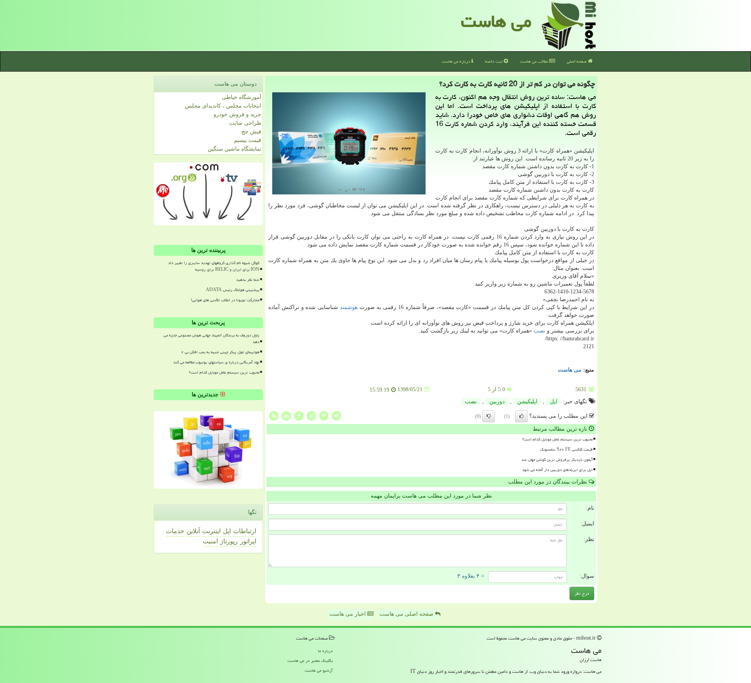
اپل (553, 401)
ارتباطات (244, 531)
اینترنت (211, 531)
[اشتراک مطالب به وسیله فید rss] (273, 415)
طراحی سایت (245, 123)
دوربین (497, 401)
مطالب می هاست (534, 61)
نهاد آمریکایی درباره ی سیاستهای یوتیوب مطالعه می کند (216, 362)
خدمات (175, 531)
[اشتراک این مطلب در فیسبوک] (298, 415)
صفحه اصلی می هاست (407, 614)
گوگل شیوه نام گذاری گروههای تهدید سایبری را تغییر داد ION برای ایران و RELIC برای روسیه (213, 266)
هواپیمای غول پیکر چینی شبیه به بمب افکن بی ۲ (220, 352)
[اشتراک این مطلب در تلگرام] (311, 415)
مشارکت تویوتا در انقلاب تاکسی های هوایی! (225, 300)
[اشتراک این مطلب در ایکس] (336, 415)
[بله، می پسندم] (521, 416)
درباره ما (325, 651)
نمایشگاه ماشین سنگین (234, 149)
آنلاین (193, 531)
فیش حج (251, 132)
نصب (539, 331)
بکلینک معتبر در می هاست (310, 660)
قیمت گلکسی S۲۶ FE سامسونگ (566, 449)
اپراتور (248, 541)
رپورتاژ (229, 541)
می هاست (496, 21)
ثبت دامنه (494, 61)
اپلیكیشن (527, 401)
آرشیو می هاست (319, 670)
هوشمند (349, 307)
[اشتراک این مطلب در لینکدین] (286, 415)
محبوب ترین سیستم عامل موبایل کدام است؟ (557, 439)
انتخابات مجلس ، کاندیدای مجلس (223, 106)
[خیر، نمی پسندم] (488, 416)
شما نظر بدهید (247, 280)
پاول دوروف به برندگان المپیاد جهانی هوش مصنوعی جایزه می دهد (211, 338)
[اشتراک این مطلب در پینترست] (323, 415)
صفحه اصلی (577, 61)
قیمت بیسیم (247, 140)
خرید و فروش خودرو (237, 114)
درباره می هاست (456, 61)
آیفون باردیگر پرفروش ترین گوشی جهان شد (557, 460)
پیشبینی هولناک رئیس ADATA (232, 290)
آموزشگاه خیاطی (241, 97)
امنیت (210, 541)
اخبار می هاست (348, 614)
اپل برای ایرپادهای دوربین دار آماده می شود (557, 470)
